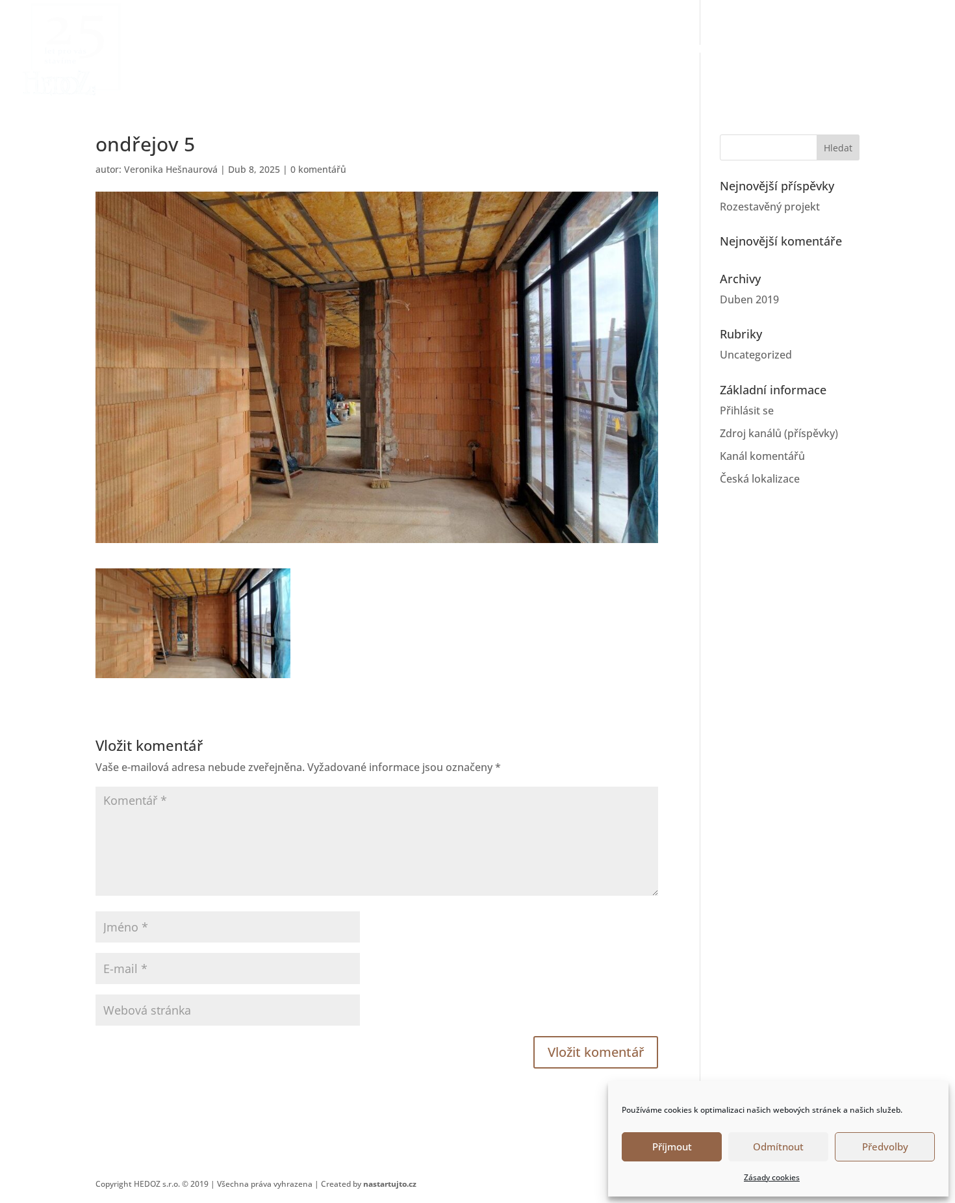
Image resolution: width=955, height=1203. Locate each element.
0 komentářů (318, 169)
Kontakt (907, 50)
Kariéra (839, 50)
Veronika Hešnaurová (171, 169)
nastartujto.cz (389, 1183)
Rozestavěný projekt (770, 206)
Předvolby (885, 1146)
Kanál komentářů (762, 456)
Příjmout (672, 1146)
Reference (765, 50)
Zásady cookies (772, 1177)
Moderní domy (515, 50)
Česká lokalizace (760, 479)
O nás (699, 50)
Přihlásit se (747, 410)
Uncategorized (756, 355)
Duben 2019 (749, 299)
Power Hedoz (621, 50)
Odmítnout (778, 1146)
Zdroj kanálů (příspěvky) (779, 433)
